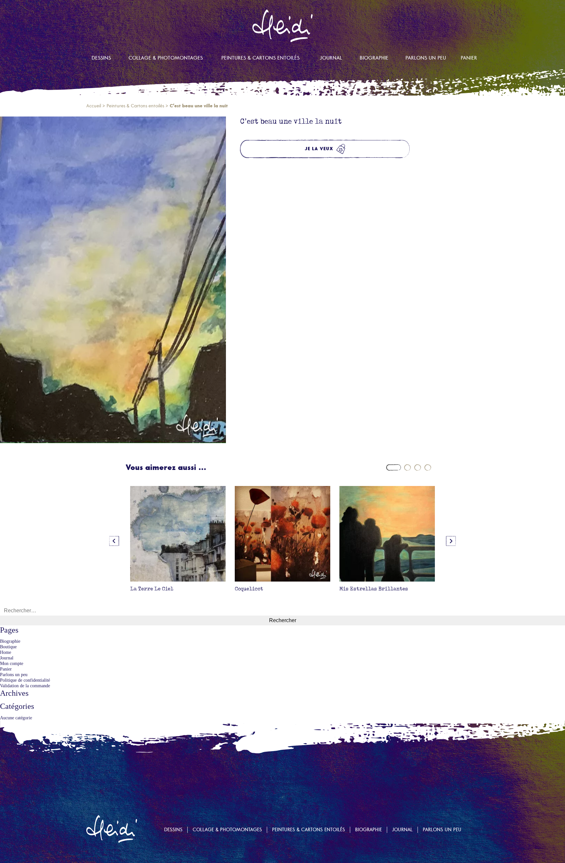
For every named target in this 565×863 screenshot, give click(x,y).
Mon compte (11, 663)
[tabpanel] (178, 541)
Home (5, 652)
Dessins (101, 58)
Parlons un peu (425, 58)
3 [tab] (418, 467)
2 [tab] (407, 467)
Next (451, 541)
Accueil (93, 106)
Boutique (8, 646)
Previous (114, 541)
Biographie (374, 58)
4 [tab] (428, 467)
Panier (469, 58)
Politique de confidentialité (25, 680)
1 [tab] (393, 467)
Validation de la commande (25, 685)
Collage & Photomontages (165, 58)
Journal (331, 58)
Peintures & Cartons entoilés (260, 58)
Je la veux (319, 149)
